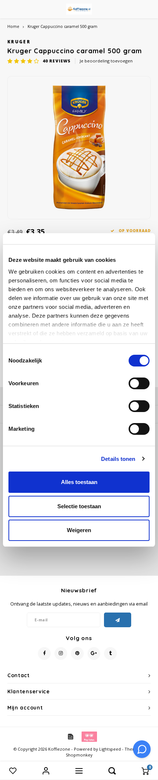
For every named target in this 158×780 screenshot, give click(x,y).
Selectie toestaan (79, 506)
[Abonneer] (118, 620)
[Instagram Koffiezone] (60, 653)
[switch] (139, 383)
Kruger (18, 41)
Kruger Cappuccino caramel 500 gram (62, 26)
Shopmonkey (79, 755)
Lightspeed (110, 749)
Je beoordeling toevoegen (106, 61)
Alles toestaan (79, 482)
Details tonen (118, 459)
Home (13, 26)
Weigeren (79, 530)
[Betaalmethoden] (70, 736)
